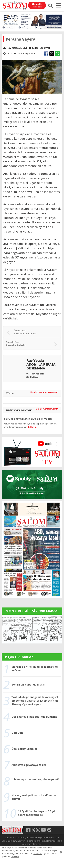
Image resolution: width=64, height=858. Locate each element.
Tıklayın (32, 426)
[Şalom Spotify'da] (32, 484)
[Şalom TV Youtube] (32, 452)
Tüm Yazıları (37, 373)
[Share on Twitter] (51, 53)
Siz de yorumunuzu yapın (44, 392)
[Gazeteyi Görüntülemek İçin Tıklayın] (32, 549)
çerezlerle (37, 853)
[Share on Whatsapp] (57, 53)
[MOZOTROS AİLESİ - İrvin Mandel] (32, 629)
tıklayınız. (15, 856)
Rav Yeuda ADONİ (40, 364)
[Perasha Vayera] (32, 77)
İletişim (34, 376)
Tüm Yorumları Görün (46, 408)
